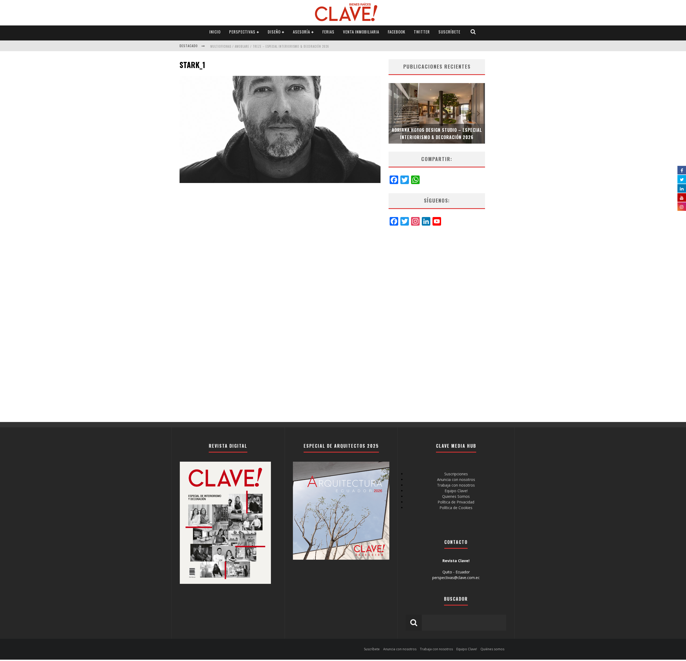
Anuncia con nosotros (456, 479)
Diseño (274, 32)
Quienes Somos (456, 496)
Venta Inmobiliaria (361, 32)
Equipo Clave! (456, 490)
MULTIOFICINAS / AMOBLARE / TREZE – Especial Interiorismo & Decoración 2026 (269, 46)
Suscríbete (449, 32)
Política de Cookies (455, 507)
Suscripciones (456, 473)
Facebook (396, 32)
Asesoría (301, 32)
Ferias (328, 32)
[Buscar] (473, 32)
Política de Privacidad (456, 502)
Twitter (422, 32)
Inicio (215, 32)
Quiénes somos (492, 649)
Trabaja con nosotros (456, 485)
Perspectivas (242, 32)
